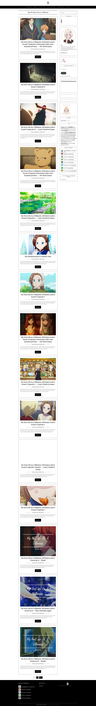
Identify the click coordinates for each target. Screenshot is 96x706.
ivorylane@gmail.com (67, 150)
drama (66, 132)
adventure (66, 127)
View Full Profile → (64, 52)
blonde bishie (65, 128)
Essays (40, 7)
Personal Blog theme (56, 704)
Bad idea (74, 127)
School (62, 139)
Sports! (67, 141)
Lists (44, 7)
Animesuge (65, 153)
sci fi (67, 139)
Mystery (67, 138)
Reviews (35, 7)
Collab (62, 130)
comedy (66, 130)
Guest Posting (29, 7)
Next (41, 677)
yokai (66, 144)
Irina (44, 49)
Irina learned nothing (66, 135)
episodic (70, 132)
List (68, 136)
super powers (69, 143)
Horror (62, 135)
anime (71, 127)
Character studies (51, 7)
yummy (68, 144)
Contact (68, 7)
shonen (73, 139)
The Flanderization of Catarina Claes (38, 256)
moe (63, 138)
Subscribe (63, 73)
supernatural (64, 143)
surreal (72, 143)
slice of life (63, 141)
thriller (74, 143)
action (62, 127)
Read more (38, 56)
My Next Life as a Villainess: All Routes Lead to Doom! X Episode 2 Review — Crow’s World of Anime (38, 467)
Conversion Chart (61, 7)
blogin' (62, 128)
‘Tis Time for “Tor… (32, 686)
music (65, 138)
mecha (62, 138)
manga (73, 136)
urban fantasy (62, 144)
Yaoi (65, 144)
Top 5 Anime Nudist (73, 170)
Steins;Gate (70, 141)
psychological (71, 138)
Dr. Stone (63, 132)
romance (74, 138)
